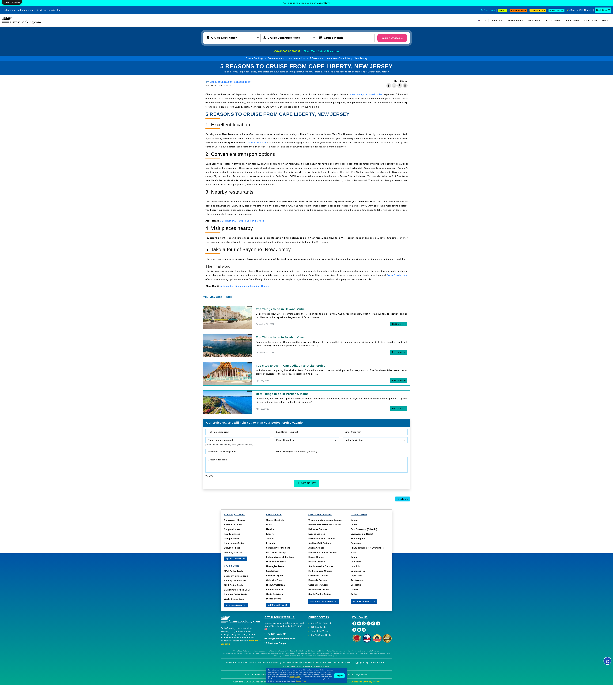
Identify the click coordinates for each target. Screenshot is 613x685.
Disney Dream (273, 599)
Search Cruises (391, 38)
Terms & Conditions (351, 682)
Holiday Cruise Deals (235, 580)
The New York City (256, 142)
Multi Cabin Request (321, 623)
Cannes (355, 589)
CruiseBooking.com (397, 275)
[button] (233, 37)
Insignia (270, 543)
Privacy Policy (372, 682)
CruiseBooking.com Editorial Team (230, 81)
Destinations (515, 20)
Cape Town (356, 575)
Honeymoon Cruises (235, 543)
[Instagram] (364, 623)
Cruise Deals (497, 20)
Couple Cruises (232, 529)
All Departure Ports (362, 601)
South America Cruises (320, 566)
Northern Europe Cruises (321, 538)
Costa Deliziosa (274, 594)
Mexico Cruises (316, 562)
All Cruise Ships (276, 605)
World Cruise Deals (234, 599)
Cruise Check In (248, 663)
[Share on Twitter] (394, 85)
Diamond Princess (276, 562)
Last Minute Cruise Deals (237, 590)
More (605, 20)
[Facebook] (354, 623)
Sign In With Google (581, 10)
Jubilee (270, 538)
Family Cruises (232, 534)
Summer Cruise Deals (235, 594)
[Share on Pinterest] (399, 85)
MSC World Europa (276, 552)
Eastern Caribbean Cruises (322, 552)
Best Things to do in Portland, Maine (282, 393)
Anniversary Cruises (235, 520)
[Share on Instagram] (405, 85)
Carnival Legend (275, 575)
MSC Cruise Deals (233, 571)
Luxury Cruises (232, 548)
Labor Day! (323, 3)
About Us (249, 675)
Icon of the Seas (275, 589)
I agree (339, 675)
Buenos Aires (358, 571)
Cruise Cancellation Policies (338, 663)
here (279, 679)
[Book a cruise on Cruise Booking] (21, 20)
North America (297, 58)
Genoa (354, 520)
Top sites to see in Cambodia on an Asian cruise (290, 365)
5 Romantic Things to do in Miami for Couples (245, 286)
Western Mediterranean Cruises (325, 520)
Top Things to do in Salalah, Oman (281, 337)
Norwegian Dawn (275, 566)
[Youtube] (359, 623)
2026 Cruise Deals (233, 585)
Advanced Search (286, 51)
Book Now (601, 10)
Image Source (361, 675)
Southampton (358, 538)
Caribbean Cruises (318, 575)
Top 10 (502, 10)
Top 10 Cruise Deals (321, 635)
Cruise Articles (276, 58)
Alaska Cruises (316, 548)
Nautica (270, 529)
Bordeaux (356, 585)
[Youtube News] (359, 630)
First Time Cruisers (320, 666)
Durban (354, 594)
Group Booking (556, 10)
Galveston (356, 562)
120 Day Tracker (319, 627)
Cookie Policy (301, 681)
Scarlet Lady (273, 571)
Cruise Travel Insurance (312, 663)
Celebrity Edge (274, 580)
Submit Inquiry (306, 483)
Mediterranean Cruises (320, 571)
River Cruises (572, 20)
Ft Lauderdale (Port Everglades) (368, 548)
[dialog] (12, 2)
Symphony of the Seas (278, 548)
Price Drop (489, 10)
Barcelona (356, 543)
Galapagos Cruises (318, 585)
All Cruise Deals (234, 605)
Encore (270, 534)
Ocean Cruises (553, 20)
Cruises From (533, 20)
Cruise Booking (254, 58)
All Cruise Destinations (322, 601)
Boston (354, 557)
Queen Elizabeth (275, 520)
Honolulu (355, 566)
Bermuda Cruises (317, 580)
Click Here (333, 51)
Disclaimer (403, 499)
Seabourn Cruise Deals (236, 576)
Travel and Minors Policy (269, 663)
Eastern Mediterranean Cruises (324, 524)
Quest (269, 524)
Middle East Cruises (319, 589)
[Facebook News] (354, 630)
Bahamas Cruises (317, 529)
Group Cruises (231, 538)
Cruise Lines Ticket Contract (296, 666)
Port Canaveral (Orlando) (364, 529)
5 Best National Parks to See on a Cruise (242, 220)
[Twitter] (369, 623)
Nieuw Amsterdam (276, 585)
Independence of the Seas (280, 557)
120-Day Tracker (537, 10)
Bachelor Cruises (233, 524)
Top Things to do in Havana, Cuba (280, 309)
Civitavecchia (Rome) (362, 534)
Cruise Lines (591, 20)
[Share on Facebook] (388, 85)
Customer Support (277, 643)
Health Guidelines (291, 663)
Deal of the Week (518, 10)
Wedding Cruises (233, 552)
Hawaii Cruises (316, 557)
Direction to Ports (378, 663)
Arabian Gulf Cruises (319, 543)
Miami (354, 552)
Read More (397, 324)
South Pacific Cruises (320, 594)
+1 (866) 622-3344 (276, 634)
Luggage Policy (361, 663)
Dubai (354, 524)
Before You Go (233, 663)
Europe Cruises (316, 534)
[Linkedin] (378, 623)
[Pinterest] (373, 623)
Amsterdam (357, 580)
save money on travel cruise (366, 94)
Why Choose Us (262, 675)
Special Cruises (234, 559)
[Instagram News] (364, 630)
